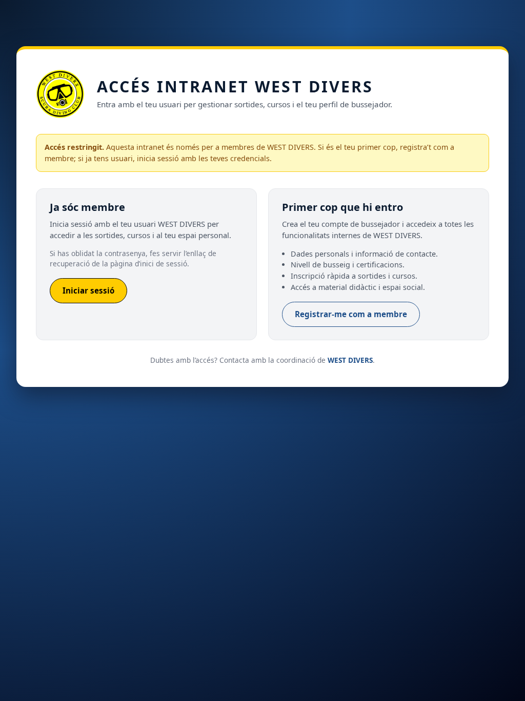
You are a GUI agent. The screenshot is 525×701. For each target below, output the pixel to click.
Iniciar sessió (88, 290)
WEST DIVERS (350, 360)
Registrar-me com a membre (351, 314)
